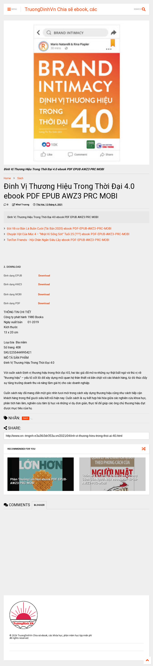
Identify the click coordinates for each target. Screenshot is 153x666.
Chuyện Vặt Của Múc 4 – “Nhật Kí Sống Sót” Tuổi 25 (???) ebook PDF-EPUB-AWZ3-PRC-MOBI (68, 234)
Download (44, 275)
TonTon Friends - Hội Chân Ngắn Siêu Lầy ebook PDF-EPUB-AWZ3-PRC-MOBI (58, 240)
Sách (20, 178)
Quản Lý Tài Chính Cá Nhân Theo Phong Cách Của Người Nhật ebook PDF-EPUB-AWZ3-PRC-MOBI (110, 479)
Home (7, 178)
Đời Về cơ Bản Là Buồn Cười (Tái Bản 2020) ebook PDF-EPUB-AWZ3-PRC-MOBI (59, 228)
